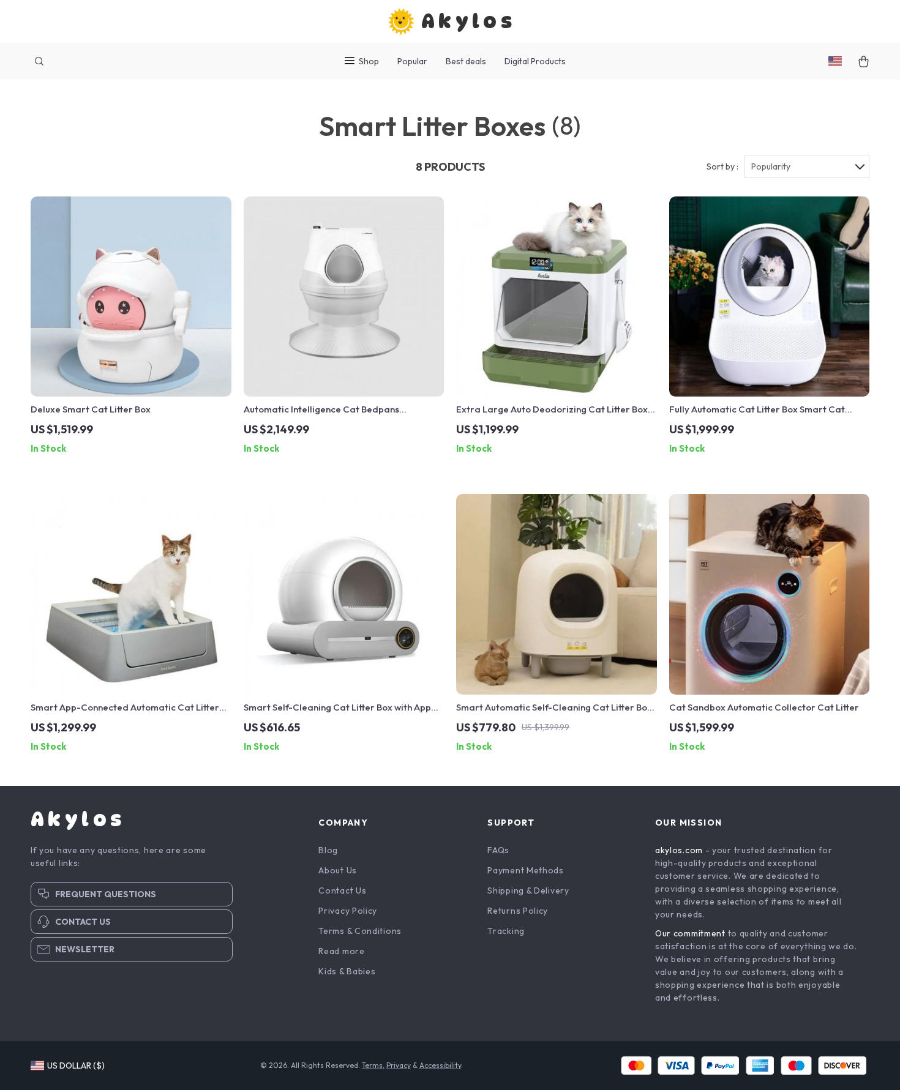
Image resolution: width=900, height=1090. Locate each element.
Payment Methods (525, 870)
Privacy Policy (347, 910)
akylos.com (679, 850)
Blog (328, 850)
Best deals (466, 61)
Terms (372, 1065)
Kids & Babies (346, 971)
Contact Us (342, 890)
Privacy (398, 1065)
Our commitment (690, 933)
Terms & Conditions (360, 930)
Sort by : (722, 166)
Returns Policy (517, 910)
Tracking (506, 930)
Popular (412, 61)
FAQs (498, 850)
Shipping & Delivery (528, 890)
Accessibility (440, 1065)
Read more (341, 951)
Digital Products (535, 61)
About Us (337, 870)
